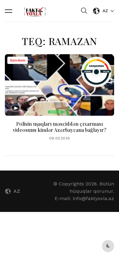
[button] (8, 11)
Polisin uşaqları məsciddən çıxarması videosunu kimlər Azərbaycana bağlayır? (59, 126)
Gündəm (17, 60)
